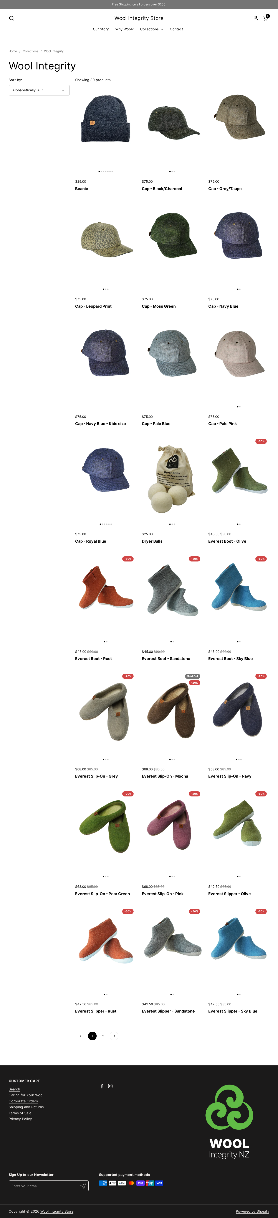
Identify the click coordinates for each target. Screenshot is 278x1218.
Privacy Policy (20, 1119)
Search (14, 1089)
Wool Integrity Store (139, 18)
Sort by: (15, 80)
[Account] (255, 18)
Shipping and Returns (26, 1107)
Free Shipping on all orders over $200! (139, 4)
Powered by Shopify (252, 1211)
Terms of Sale (20, 1113)
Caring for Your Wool (26, 1095)
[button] (11, 18)
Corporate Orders (23, 1101)
